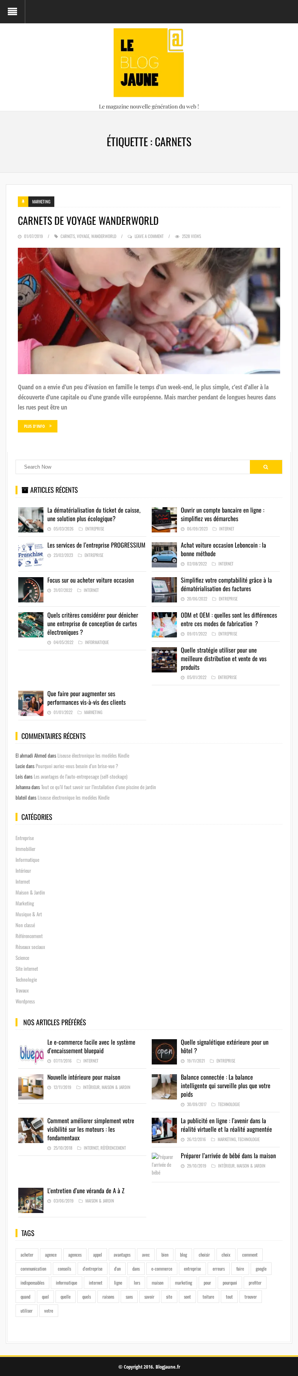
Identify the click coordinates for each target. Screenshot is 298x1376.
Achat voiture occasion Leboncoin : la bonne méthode (223, 549)
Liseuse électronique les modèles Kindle (93, 755)
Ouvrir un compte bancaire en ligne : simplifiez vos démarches (222, 514)
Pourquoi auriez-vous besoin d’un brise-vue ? (77, 766)
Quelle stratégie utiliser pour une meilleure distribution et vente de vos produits (224, 658)
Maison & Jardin (30, 892)
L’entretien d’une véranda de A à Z (86, 1190)
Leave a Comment (149, 236)
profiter (255, 1282)
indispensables (32, 1282)
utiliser (27, 1310)
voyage (83, 236)
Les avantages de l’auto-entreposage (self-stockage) (80, 776)
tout (229, 1296)
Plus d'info (34, 426)
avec (146, 1254)
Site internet (27, 968)
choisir (204, 1254)
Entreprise (94, 528)
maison (157, 1282)
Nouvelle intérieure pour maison (83, 1077)
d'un (117, 1268)
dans (136, 1268)
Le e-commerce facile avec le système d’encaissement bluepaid (91, 1046)
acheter (27, 1254)
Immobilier (25, 849)
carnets (68, 236)
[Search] (266, 467)
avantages (122, 1254)
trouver (250, 1296)
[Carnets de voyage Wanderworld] (149, 311)
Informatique (97, 642)
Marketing (41, 201)
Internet (226, 528)
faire (240, 1268)
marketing (183, 1282)
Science (22, 957)
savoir (149, 1296)
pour (207, 1282)
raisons (108, 1296)
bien (164, 1254)
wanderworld (103, 236)
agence (51, 1254)
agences (74, 1254)
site (169, 1296)
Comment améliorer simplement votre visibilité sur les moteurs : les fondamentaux (90, 1129)
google (261, 1268)
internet (95, 1282)
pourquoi (230, 1282)
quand (25, 1296)
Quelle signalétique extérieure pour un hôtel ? (225, 1046)
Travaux (22, 990)
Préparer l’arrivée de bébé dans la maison (228, 1155)
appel (97, 1254)
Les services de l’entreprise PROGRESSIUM (96, 545)
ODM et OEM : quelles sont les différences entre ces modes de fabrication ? (229, 619)
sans (129, 1296)
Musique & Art (29, 914)
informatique (66, 1282)
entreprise (192, 1268)
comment (250, 1254)
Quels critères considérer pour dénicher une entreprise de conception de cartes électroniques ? (92, 623)
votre (48, 1310)
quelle (66, 1296)
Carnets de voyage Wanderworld (88, 220)
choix (226, 1254)
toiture (208, 1296)
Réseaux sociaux (30, 947)
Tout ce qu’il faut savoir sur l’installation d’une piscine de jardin (98, 787)
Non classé (25, 925)
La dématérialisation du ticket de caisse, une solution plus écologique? (93, 514)
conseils (64, 1268)
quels (86, 1296)
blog (183, 1254)
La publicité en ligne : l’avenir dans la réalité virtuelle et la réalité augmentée (226, 1125)
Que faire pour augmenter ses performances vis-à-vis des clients (86, 698)
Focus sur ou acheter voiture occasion (90, 580)
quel (45, 1296)
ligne (118, 1282)
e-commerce (161, 1268)
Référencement (29, 936)
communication (33, 1268)
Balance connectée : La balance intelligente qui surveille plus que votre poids (225, 1085)
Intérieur (23, 870)
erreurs (219, 1268)
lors (137, 1282)
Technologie (26, 979)
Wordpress (25, 1001)
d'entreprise (92, 1268)
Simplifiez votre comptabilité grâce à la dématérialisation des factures (226, 584)
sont (187, 1296)
